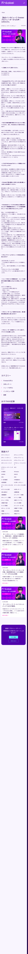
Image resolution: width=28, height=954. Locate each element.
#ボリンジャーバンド (6, 463)
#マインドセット (5, 455)
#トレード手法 (4, 500)
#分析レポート (17, 489)
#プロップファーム (18, 457)
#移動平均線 (4, 503)
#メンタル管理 (17, 503)
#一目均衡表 (4, 479)
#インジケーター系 (18, 505)
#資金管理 (16, 511)
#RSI (15, 477)
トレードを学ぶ (8, 388)
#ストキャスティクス (6, 460)
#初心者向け (4, 492)
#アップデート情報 (18, 495)
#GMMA (3, 474)
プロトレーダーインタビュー (9, 26)
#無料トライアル (18, 500)
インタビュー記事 (8, 391)
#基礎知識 (16, 492)
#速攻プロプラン (5, 513)
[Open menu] (24, 3)
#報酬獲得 (3, 495)
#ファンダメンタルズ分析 (7, 485)
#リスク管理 (4, 505)
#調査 (2, 511)
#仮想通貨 (3, 482)
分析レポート (7, 384)
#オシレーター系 (5, 508)
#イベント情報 (17, 497)
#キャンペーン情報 (6, 497)
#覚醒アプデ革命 (18, 508)
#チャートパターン (6, 457)
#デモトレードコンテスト (20, 463)
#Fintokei (16, 471)
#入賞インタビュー (18, 482)
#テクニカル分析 (5, 489)
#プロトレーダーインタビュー (7, 468)
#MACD (16, 474)
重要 (4, 395)
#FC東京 (3, 471)
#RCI (2, 477)
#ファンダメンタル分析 (20, 485)
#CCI (15, 467)
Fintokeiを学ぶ (8, 381)
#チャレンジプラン (18, 455)
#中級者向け (17, 479)
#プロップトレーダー (19, 460)
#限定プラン (17, 513)
